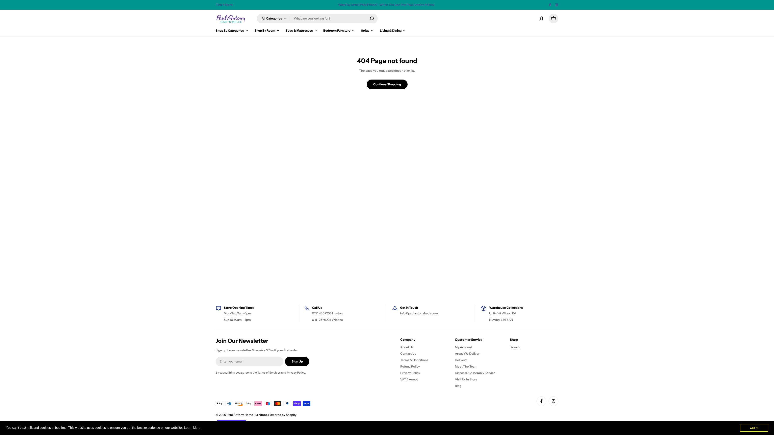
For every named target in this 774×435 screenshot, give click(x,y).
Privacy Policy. (296, 372)
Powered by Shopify (282, 415)
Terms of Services (269, 372)
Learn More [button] (192, 427)
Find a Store (224, 5)
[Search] (372, 18)
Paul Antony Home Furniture (247, 415)
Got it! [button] (754, 427)
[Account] (541, 18)
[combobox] (317, 18)
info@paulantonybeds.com (419, 313)
